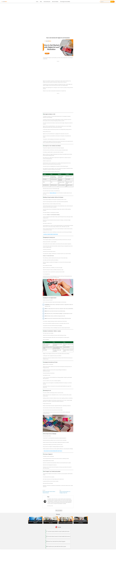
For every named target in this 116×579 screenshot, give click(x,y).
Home (37, 1)
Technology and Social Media (65, 1)
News (41, 1)
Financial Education (47, 1)
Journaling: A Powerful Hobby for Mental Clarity (51, 234)
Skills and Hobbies (55, 1)
